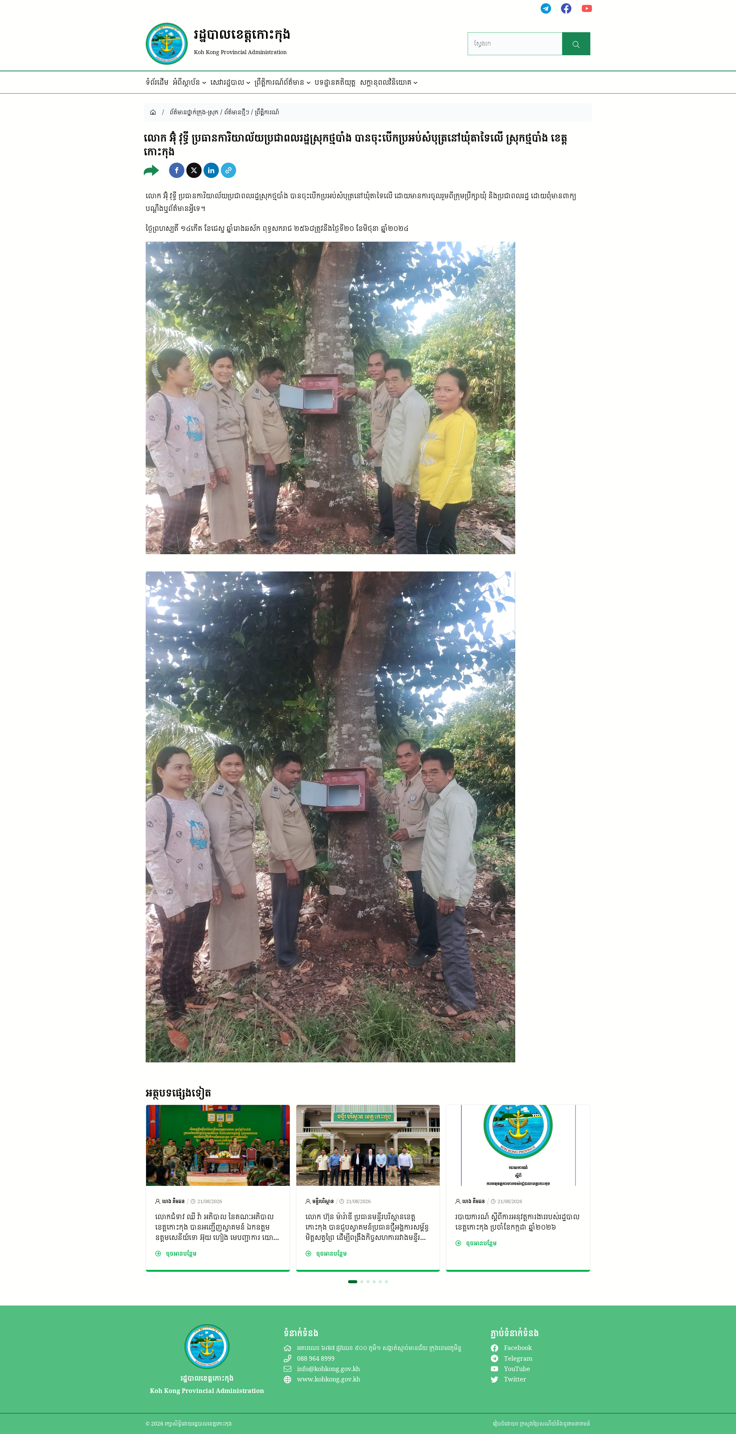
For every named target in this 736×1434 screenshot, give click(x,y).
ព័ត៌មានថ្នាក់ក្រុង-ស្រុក (194, 112)
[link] (218, 1188)
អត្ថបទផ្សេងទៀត (178, 1093)
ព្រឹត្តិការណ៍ (267, 112)
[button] (176, 170)
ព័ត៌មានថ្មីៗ (236, 112)
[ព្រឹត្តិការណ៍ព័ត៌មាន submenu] (308, 82)
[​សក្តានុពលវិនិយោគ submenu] (415, 82)
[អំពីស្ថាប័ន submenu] (204, 82)
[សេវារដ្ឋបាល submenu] (248, 82)
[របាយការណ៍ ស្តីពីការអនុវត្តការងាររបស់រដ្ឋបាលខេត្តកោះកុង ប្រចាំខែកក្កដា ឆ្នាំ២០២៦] (518, 1111)
